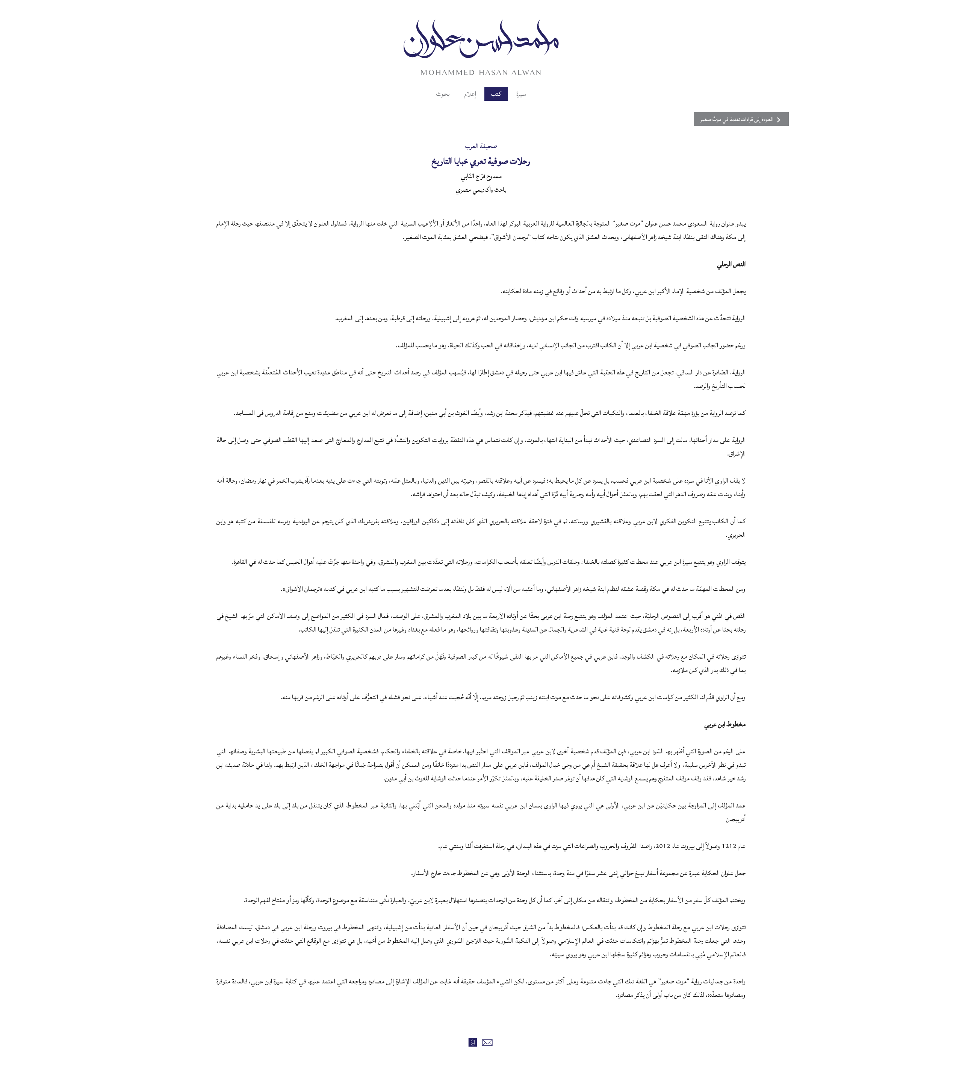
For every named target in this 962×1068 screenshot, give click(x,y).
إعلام (470, 93)
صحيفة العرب (481, 146)
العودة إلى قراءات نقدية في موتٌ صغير (736, 119)
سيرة (521, 93)
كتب (496, 93)
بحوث (442, 93)
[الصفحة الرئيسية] (481, 46)
